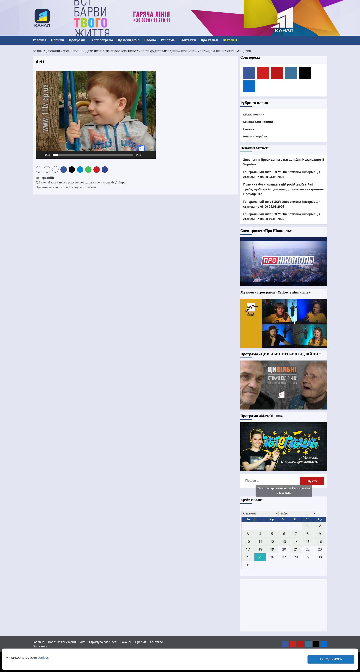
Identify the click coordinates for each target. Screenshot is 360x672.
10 (248, 541)
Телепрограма (101, 40)
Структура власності (103, 642)
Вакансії (230, 40)
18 (260, 549)
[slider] (93, 155)
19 (272, 549)
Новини (57, 40)
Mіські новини (254, 114)
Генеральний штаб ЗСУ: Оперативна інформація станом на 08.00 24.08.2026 (281, 174)
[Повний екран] (151, 155)
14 (296, 541)
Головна (39, 40)
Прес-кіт (140, 642)
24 (248, 557)
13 (284, 541)
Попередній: (81, 182)
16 (320, 541)
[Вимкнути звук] (145, 155)
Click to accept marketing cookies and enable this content (284, 490)
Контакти (187, 40)
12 (272, 541)
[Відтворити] (40, 155)
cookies (43, 657)
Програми (77, 40)
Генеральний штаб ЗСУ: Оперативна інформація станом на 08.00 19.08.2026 (281, 216)
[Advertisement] (283, 605)
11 (260, 541)
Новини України (255, 136)
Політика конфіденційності (66, 642)
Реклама (168, 40)
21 (296, 549)
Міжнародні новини (258, 122)
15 (308, 541)
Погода (150, 40)
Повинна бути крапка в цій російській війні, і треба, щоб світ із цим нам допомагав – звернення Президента (283, 189)
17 (248, 549)
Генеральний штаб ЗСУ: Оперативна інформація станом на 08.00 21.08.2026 (281, 204)
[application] (96, 115)
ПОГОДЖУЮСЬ (331, 659)
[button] (324, 40)
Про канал (209, 40)
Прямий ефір (129, 40)
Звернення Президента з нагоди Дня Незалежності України (283, 162)
